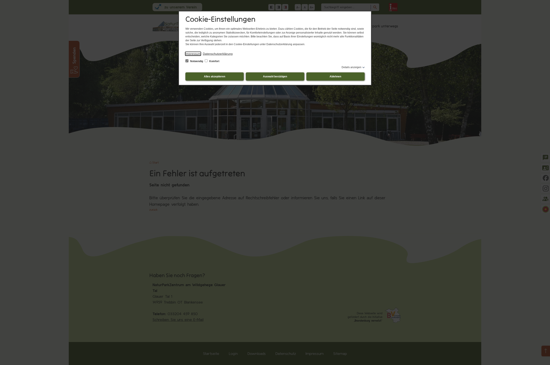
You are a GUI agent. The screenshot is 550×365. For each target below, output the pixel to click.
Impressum (193, 53)
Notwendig (196, 61)
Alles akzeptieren (214, 76)
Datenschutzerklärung (218, 53)
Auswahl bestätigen (275, 76)
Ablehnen (335, 76)
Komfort (214, 61)
